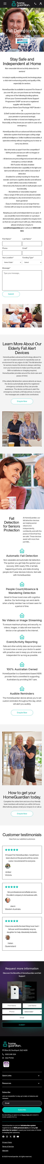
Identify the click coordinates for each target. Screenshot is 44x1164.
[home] (20, 3)
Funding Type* (28, 258)
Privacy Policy (25, 1115)
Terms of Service (8, 1146)
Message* (6, 268)
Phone (4, 248)
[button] (4, 3)
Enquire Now (22, 401)
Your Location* (8, 258)
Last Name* (27, 239)
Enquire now (22, 713)
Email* (24, 248)
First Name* (6, 239)
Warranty (5, 1151)
